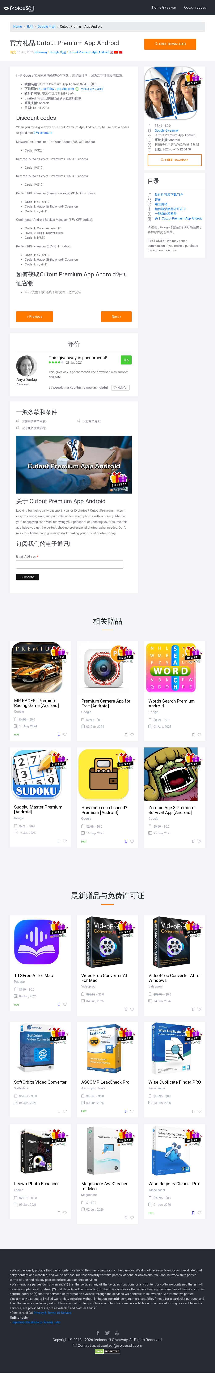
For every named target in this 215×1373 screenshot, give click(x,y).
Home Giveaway (164, 7)
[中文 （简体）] (120, 52)
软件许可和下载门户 (169, 195)
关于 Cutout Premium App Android (178, 218)
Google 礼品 (58, 52)
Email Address (27, 557)
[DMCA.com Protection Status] (107, 1351)
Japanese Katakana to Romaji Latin (36, 1322)
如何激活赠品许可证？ (170, 209)
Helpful (122, 387)
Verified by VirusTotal (92, 89)
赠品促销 (161, 204)
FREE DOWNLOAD (172, 44)
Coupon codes (195, 7)
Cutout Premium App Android (89, 52)
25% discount (43, 133)
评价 (158, 199)
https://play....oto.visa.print (56, 89)
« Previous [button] (34, 317)
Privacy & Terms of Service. (53, 1313)
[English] (111, 52)
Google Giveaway (166, 130)
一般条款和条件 (166, 214)
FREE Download (176, 160)
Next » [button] (116, 317)
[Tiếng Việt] (116, 52)
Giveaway (40, 52)
